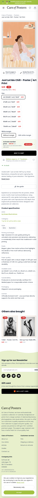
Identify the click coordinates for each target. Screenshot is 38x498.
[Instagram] (3, 376)
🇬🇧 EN (7, 2)
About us (5, 439)
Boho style (17, 221)
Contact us (5, 451)
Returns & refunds (27, 445)
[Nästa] (34, 329)
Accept (19, 492)
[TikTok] (9, 376)
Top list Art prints (7, 221)
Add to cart (19, 153)
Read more (5, 179)
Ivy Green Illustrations (9, 214)
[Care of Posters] (19, 408)
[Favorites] (30, 8)
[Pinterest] (14, 376)
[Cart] (35, 8)
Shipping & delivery (27, 442)
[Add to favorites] (33, 160)
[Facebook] (19, 376)
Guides (4, 448)
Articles (4, 445)
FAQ (22, 439)
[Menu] (3, 8)
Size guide (20, 186)
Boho (4, 228)
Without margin (8, 135)
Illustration (12, 228)
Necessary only (19, 487)
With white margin (24, 135)
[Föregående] (3, 329)
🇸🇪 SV (3, 2)
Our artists (5, 442)
